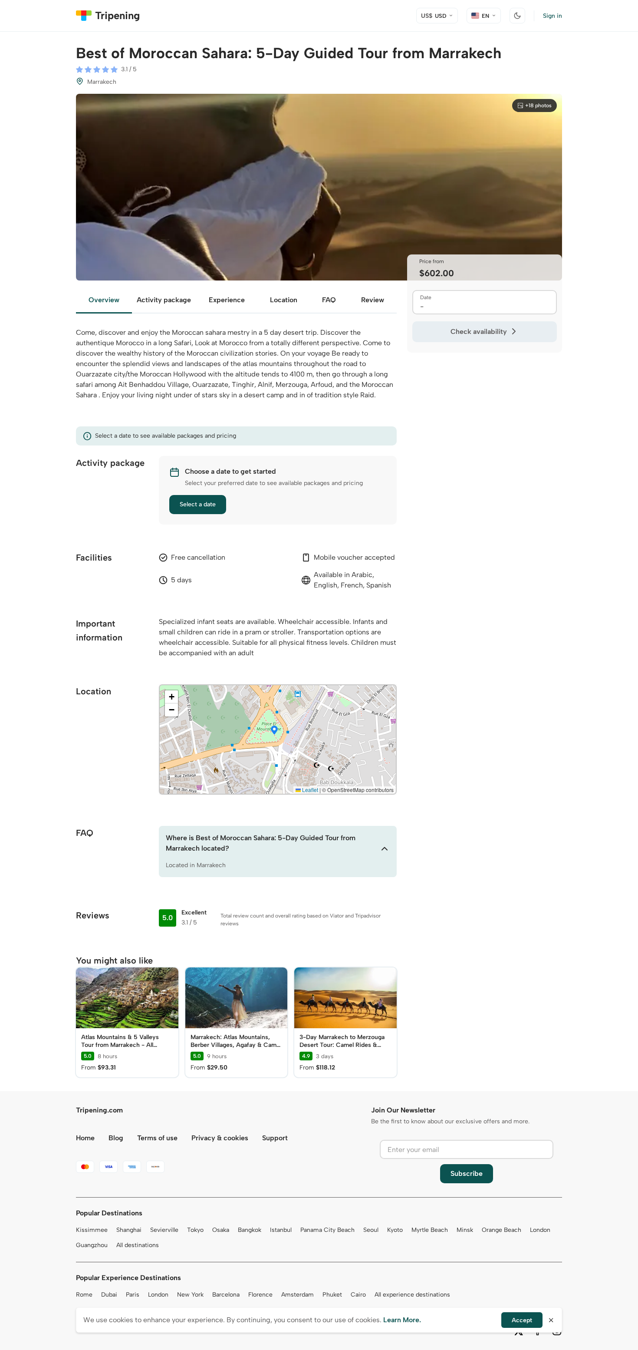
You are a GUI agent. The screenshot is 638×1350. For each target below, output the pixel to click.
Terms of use (157, 1138)
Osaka (220, 1230)
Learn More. (402, 1320)
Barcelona (226, 1294)
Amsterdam (297, 1294)
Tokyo (195, 1230)
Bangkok (249, 1230)
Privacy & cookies (219, 1138)
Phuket (332, 1294)
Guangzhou (92, 1245)
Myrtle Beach (429, 1230)
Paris (132, 1294)
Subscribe (467, 1173)
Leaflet (309, 789)
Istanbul (281, 1230)
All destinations (137, 1245)
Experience (227, 300)
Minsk (465, 1230)
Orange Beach (501, 1230)
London (540, 1230)
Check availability (479, 331)
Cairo (358, 1294)
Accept (522, 1320)
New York (190, 1294)
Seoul (370, 1230)
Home (85, 1138)
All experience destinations (412, 1294)
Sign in (552, 16)
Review (372, 300)
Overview (104, 300)
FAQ (329, 300)
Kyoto (395, 1230)
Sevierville (164, 1230)
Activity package (164, 300)
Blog (116, 1138)
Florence (260, 1294)
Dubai (109, 1294)
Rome (84, 1294)
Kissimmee (92, 1230)
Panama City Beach (327, 1230)
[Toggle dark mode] (517, 15)
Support (275, 1138)
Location (283, 300)
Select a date (198, 504)
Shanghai (128, 1230)
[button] (274, 731)
